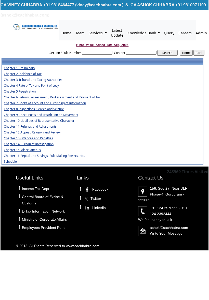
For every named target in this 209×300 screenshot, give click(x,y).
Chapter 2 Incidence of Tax (23, 74)
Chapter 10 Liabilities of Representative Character (39, 121)
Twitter (95, 199)
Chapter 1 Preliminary (19, 68)
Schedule (10, 162)
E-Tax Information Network (43, 211)
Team (80, 33)
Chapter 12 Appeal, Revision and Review (32, 132)
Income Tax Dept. (36, 189)
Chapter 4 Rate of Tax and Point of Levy (31, 86)
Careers (185, 33)
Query (169, 33)
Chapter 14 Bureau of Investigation (29, 144)
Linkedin (98, 208)
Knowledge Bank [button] (142, 33)
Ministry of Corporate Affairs (44, 219)
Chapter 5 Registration (20, 91)
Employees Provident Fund (44, 228)
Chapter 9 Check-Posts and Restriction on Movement (41, 115)
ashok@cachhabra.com (169, 228)
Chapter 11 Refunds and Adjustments (30, 127)
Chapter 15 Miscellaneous (22, 150)
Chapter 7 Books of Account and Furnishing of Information (45, 103)
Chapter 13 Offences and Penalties (28, 138)
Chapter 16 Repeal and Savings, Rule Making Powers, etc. (44, 156)
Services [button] (96, 33)
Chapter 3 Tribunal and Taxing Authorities (33, 80)
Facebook (99, 189)
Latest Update (117, 33)
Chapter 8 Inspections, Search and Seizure (34, 109)
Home (66, 33)
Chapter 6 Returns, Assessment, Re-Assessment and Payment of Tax (52, 97)
